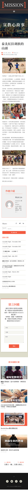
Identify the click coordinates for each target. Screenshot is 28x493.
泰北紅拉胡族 (10, 54)
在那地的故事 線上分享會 (8, 281)
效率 (4, 54)
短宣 (15, 54)
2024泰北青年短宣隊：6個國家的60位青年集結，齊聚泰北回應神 (13, 266)
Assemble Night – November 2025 (11, 246)
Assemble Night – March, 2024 (10, 272)
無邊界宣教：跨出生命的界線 (10, 450)
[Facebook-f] (7, 481)
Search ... (4, 228)
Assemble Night (6, 276)
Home (9, 37)
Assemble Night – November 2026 (11, 241)
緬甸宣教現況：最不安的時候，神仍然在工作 (13, 261)
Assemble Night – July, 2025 (9, 256)
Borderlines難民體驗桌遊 (8, 286)
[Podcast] (21, 481)
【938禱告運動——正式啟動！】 (10, 251)
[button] (14, 11)
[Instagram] (16, 481)
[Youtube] (11, 481)
